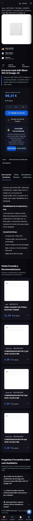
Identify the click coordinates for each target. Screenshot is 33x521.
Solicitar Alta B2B (21, 148)
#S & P (4, 159)
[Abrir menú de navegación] (31, 3)
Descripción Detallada (6, 176)
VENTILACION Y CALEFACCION (12, 10)
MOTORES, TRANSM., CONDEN (17, 8)
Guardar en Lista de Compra (17, 120)
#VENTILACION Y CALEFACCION (18, 159)
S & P (3, 65)
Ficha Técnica (16, 176)
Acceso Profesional (11, 148)
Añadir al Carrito (18, 113)
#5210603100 (7, 163)
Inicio (3, 8)
